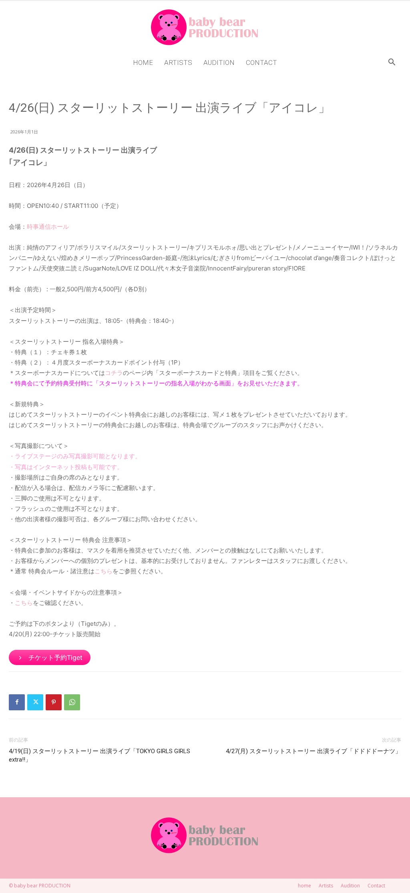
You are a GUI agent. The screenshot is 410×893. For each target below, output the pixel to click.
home (143, 62)
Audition (219, 62)
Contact (261, 62)
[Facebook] (17, 702)
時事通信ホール (48, 226)
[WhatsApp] (72, 702)
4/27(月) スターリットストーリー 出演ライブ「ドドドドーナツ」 (313, 751)
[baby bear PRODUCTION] (205, 27)
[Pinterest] (54, 702)
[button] (391, 63)
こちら (103, 571)
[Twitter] (35, 702)
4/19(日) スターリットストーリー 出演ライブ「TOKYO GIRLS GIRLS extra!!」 (99, 755)
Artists (178, 62)
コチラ (114, 373)
